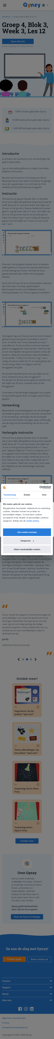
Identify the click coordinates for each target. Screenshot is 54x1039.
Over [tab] (44, 495)
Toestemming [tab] (9, 495)
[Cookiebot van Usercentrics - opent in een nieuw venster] (39, 487)
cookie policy (32, 521)
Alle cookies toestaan (27, 532)
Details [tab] (27, 495)
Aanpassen (25, 541)
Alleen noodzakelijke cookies (27, 549)
